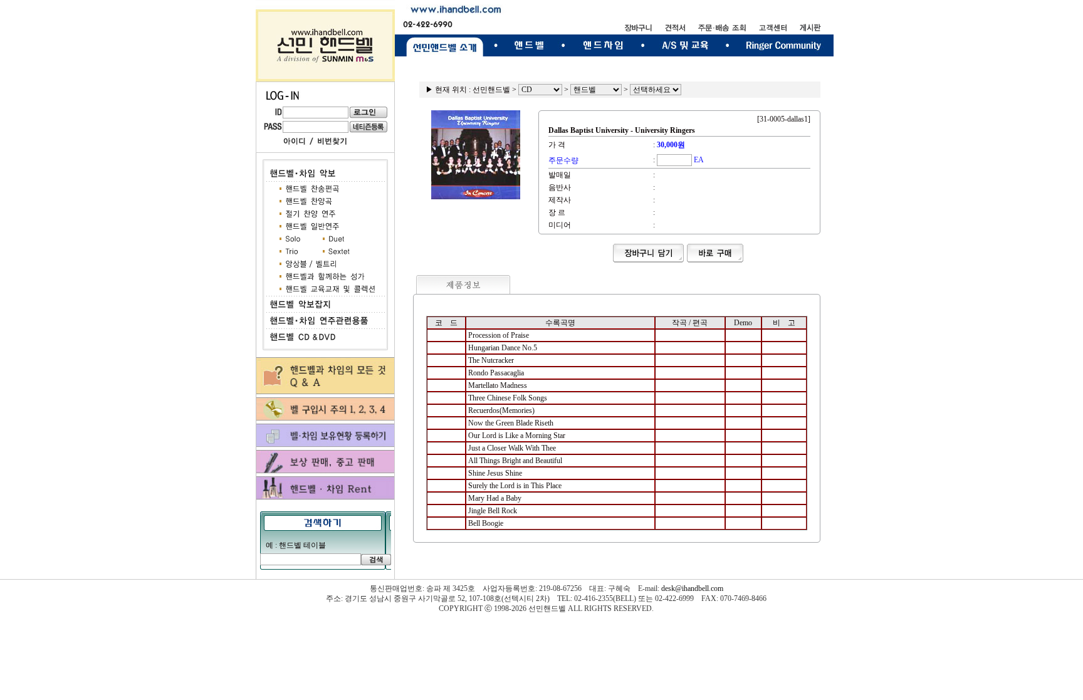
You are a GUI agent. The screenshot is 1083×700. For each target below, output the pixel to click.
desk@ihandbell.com (692, 588)
